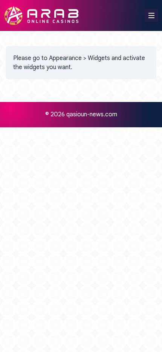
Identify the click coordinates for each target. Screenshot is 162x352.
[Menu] (151, 15)
